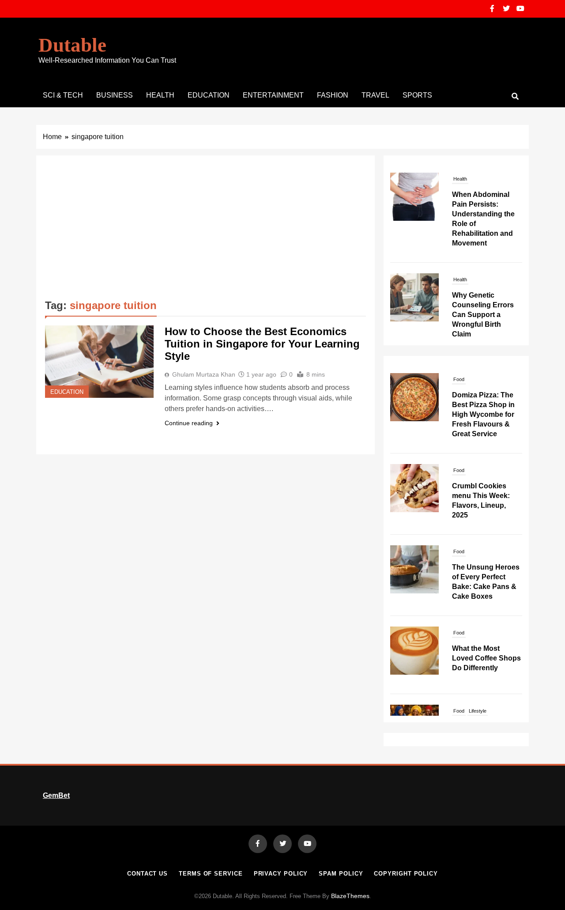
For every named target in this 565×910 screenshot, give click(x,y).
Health (160, 95)
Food (458, 440)
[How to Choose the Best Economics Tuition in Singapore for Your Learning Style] (99, 361)
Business (114, 95)
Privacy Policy (281, 873)
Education (209, 95)
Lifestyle (477, 681)
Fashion (332, 95)
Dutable (72, 45)
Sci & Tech (63, 95)
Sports (417, 95)
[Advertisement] (205, 230)
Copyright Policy (406, 873)
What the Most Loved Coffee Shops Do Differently (486, 628)
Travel (375, 95)
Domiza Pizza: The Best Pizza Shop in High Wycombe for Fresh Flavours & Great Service (483, 385)
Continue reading (189, 423)
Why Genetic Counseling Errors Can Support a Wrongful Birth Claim (483, 314)
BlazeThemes (350, 895)
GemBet (56, 795)
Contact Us (147, 873)
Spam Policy (341, 873)
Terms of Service (211, 873)
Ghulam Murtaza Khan (203, 374)
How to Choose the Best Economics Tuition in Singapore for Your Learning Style (262, 343)
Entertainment (273, 95)
